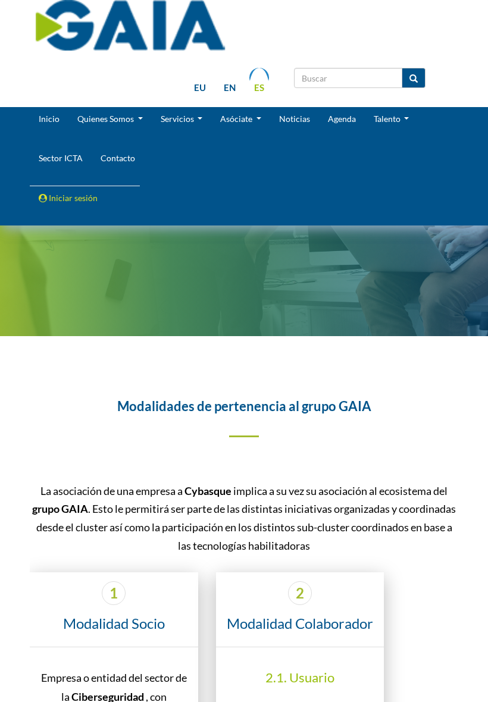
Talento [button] (388, 119)
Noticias (294, 119)
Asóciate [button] (237, 119)
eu (200, 87)
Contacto (118, 158)
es (259, 87)
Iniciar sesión (72, 198)
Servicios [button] (178, 119)
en (230, 87)
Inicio (49, 119)
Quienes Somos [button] (106, 119)
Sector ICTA (61, 158)
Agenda (342, 119)
